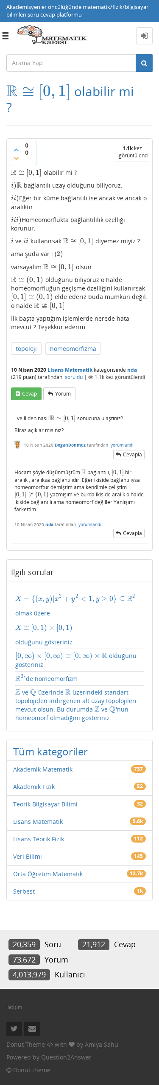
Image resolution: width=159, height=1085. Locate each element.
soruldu (74, 377)
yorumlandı (122, 445)
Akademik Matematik (43, 769)
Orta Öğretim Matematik (48, 874)
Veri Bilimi (27, 856)
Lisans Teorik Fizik (38, 839)
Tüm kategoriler (50, 751)
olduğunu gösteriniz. (76, 660)
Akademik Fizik (34, 787)
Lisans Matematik (69, 369)
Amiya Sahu (101, 1044)
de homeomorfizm (46, 678)
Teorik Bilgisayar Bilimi (45, 804)
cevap (29, 393)
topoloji (26, 349)
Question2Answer (66, 1057)
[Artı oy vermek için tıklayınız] (16, 150)
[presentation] (38, 91)
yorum (63, 393)
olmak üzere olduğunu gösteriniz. (75, 620)
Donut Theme (25, 1044)
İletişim (14, 1007)
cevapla (132, 454)
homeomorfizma (73, 349)
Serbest (24, 891)
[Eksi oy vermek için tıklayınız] (16, 158)
